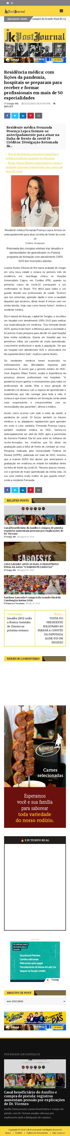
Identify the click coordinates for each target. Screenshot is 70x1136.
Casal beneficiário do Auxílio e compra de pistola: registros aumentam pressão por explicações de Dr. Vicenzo (34, 1098)
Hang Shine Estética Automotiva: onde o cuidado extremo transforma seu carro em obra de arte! (34, 167)
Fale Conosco (58, 1133)
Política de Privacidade (37, 1133)
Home (8, 1133)
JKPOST (8, 106)
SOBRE (18, 1133)
